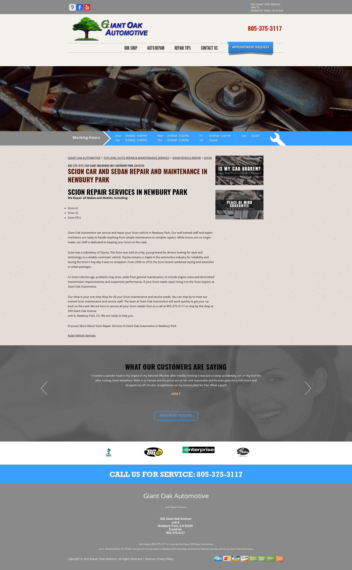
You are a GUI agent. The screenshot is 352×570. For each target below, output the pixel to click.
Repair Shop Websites (103, 559)
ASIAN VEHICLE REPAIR (186, 158)
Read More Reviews (176, 416)
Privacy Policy (165, 559)
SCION (208, 158)
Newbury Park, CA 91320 (130, 165)
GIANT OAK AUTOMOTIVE (84, 158)
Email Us (175, 529)
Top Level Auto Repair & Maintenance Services (136, 158)
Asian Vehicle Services (82, 335)
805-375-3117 (265, 28)
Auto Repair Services (176, 507)
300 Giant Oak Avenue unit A (100, 165)
